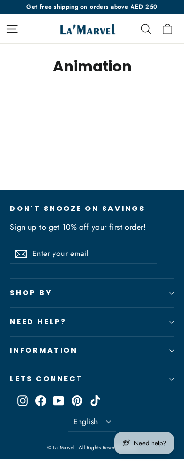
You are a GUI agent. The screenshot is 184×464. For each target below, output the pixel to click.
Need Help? (38, 321)
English (85, 421)
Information (44, 350)
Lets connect (46, 379)
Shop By (31, 293)
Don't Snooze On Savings (77, 208)
